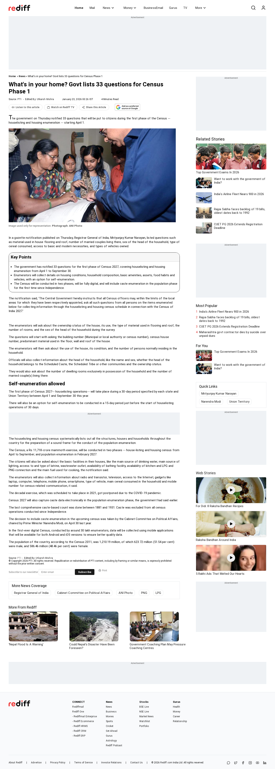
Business (111, 711)
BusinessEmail (153, 8)
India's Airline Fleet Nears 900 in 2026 (224, 311)
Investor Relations (111, 762)
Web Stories (206, 473)
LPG (158, 593)
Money (128, 8)
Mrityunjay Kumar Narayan (218, 393)
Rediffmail (78, 706)
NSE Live (144, 711)
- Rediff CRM (79, 731)
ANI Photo (126, 593)
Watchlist (144, 721)
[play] (231, 490)
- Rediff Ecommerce (83, 721)
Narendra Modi (211, 401)
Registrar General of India (31, 593)
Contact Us (136, 762)
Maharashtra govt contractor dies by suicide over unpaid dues (232, 334)
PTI (19, 99)
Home (79, 8)
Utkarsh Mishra (45, 99)
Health (176, 706)
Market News (146, 716)
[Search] (253, 8)
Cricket (110, 726)
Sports (109, 721)
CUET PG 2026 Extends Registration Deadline (229, 326)
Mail (92, 8)
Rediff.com (166, 762)
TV (185, 8)
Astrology (111, 740)
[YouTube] (257, 763)
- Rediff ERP (78, 735)
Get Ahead (111, 731)
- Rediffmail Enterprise (84, 716)
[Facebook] (243, 763)
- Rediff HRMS (79, 726)
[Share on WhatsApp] (228, 763)
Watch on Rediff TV (62, 107)
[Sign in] (263, 8)
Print (104, 570)
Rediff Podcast (114, 745)
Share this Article (96, 107)
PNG (144, 593)
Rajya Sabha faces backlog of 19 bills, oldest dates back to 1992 (229, 319)
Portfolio (144, 726)
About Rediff (15, 762)
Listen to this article (27, 107)
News (106, 8)
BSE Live (144, 706)
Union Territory (239, 401)
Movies (110, 716)
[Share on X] (235, 763)
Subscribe (84, 572)
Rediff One (78, 711)
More (198, 8)
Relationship (180, 721)
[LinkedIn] (264, 763)
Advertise (36, 762)
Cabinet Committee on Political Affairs (83, 593)
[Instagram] (250, 763)
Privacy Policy (57, 762)
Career (176, 716)
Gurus (173, 8)
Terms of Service (83, 762)
